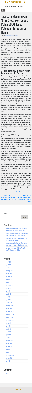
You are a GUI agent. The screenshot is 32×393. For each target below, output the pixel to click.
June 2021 (8, 294)
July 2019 (8, 361)
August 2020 (9, 323)
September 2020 (10, 320)
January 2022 (9, 274)
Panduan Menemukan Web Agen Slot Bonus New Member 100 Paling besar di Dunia (16, 229)
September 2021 (10, 285)
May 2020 (8, 332)
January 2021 (9, 309)
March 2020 (9, 338)
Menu (3, 10)
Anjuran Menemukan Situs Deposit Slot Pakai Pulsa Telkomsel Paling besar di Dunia (17, 234)
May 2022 (8, 262)
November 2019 (9, 349)
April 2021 (8, 300)
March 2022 (9, 268)
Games (7, 191)
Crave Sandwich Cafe (16, 2)
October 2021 (9, 282)
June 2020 (8, 329)
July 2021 (8, 291)
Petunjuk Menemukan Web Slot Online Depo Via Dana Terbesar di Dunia (16, 239)
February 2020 (9, 341)
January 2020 (9, 343)
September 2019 (10, 355)
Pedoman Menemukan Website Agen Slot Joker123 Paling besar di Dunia (16, 249)
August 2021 (9, 288)
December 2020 (10, 311)
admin (16, 35)
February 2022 (9, 271)
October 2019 (9, 352)
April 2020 (8, 335)
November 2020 (10, 314)
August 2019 (9, 358)
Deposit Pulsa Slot (17, 191)
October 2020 (9, 317)
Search (5, 213)
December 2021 (10, 277)
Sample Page (18, 389)
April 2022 (8, 265)
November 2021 (9, 279)
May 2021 (8, 297)
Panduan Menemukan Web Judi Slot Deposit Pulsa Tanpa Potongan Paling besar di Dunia (16, 244)
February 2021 (9, 306)
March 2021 (9, 303)
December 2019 (10, 346)
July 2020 (8, 326)
